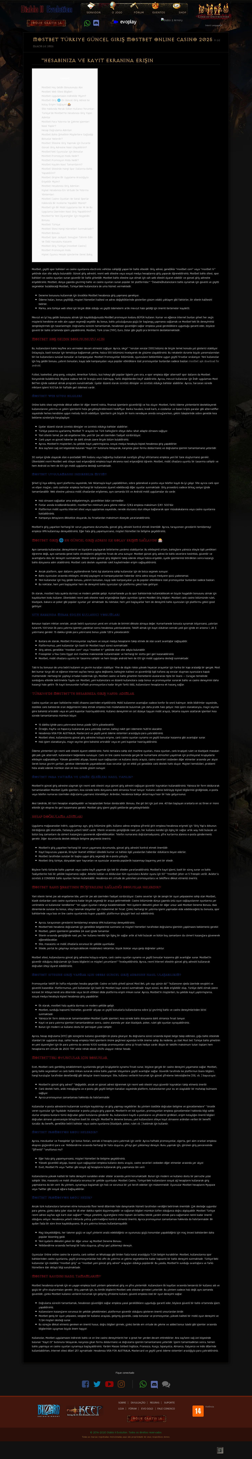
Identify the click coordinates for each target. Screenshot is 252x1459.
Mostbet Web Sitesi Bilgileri (57, 91)
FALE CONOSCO (166, 1408)
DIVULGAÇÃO (138, 1402)
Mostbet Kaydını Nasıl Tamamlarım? (62, 164)
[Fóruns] (166, 1386)
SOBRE (122, 1402)
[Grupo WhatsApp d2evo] (87, 25)
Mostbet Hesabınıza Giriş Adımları (60, 186)
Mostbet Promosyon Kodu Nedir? (60, 156)
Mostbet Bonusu (51, 233)
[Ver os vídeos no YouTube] (110, 1386)
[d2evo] (46, 13)
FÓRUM (133, 1408)
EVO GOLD (147, 1408)
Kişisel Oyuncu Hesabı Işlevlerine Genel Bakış (67, 254)
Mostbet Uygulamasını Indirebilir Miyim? (64, 96)
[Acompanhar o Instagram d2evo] (123, 1386)
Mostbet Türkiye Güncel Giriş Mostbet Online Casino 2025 (122, 40)
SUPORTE (169, 1402)
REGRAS (154, 1402)
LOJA (121, 1408)
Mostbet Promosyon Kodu (56, 250)
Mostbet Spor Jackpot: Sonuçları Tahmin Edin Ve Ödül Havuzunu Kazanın (67, 239)
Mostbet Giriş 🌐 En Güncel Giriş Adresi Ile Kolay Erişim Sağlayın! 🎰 (66, 102)
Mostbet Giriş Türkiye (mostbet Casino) (64, 246)
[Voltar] (220, 1450)
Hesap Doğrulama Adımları (57, 130)
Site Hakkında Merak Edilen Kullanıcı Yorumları (68, 109)
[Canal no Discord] (154, 1386)
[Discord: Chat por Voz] (96, 25)
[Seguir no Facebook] (86, 1386)
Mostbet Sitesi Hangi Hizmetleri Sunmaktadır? (68, 229)
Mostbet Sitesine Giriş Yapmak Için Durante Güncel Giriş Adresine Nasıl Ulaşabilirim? (66, 145)
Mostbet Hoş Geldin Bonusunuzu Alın (62, 87)
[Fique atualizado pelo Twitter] (98, 1386)
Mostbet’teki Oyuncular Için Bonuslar (62, 151)
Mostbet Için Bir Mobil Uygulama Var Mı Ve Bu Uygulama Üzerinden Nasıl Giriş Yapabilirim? (67, 209)
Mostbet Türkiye (51, 224)
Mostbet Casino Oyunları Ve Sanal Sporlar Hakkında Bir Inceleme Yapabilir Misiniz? (65, 201)
